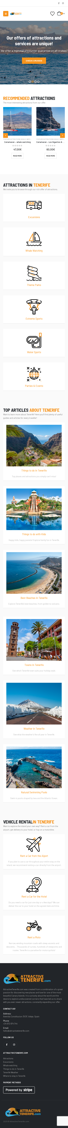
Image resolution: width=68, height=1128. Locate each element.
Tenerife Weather (10, 1072)
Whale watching (27, 139)
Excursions (8, 1062)
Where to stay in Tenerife (14, 1076)
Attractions (8, 1058)
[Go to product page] (17, 121)
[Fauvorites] (52, 14)
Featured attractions (11, 139)
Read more (17, 156)
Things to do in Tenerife (13, 1069)
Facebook (6, 1044)
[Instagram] (63, 3)
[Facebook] (59, 3)
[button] (5, 13)
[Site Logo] (15, 13)
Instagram (14, 1044)
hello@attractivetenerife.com (16, 1031)
